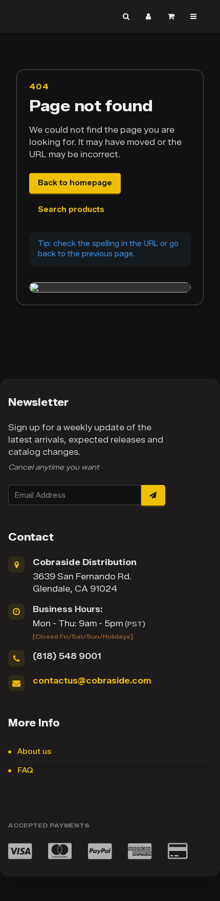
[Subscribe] (153, 495)
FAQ (25, 770)
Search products (71, 209)
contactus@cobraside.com (92, 681)
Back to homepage (75, 183)
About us (34, 751)
